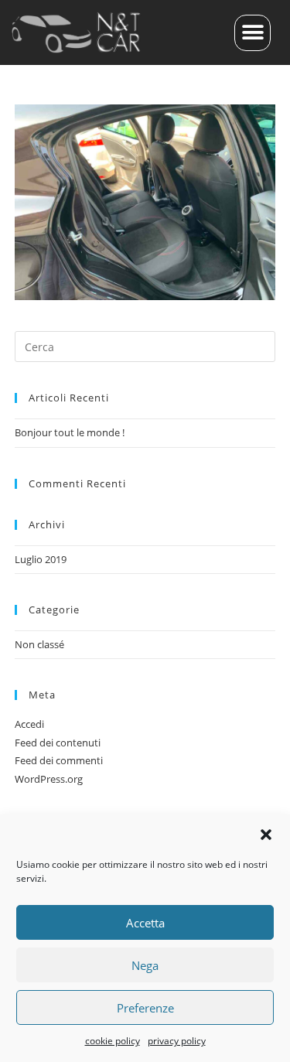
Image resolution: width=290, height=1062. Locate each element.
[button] (266, 834)
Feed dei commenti (59, 760)
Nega (145, 965)
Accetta (145, 923)
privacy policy (177, 1040)
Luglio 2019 (41, 559)
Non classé (39, 644)
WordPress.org (49, 779)
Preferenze (145, 1008)
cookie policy (112, 1040)
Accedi (29, 724)
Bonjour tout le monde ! (70, 432)
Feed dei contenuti (58, 743)
